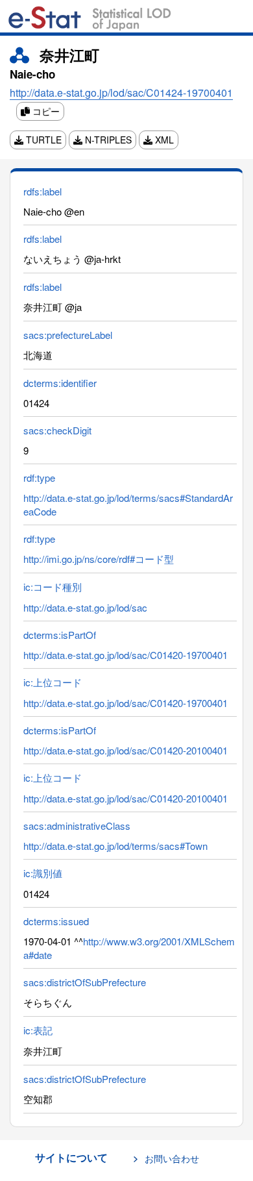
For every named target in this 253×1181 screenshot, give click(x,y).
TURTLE (42, 139)
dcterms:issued (56, 921)
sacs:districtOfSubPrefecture (84, 982)
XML (163, 139)
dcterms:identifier (60, 383)
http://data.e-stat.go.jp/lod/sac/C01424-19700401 (121, 92)
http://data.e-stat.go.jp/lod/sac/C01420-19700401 (125, 655)
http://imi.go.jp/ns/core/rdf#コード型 (98, 559)
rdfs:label (42, 191)
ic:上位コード (52, 682)
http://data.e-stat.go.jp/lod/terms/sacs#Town (115, 845)
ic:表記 (38, 1030)
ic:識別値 (42, 873)
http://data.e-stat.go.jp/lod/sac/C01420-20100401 (125, 750)
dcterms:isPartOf (59, 634)
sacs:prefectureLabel (67, 335)
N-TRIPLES (107, 139)
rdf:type (39, 477)
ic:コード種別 (52, 586)
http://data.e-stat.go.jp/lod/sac (85, 607)
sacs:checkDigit (57, 430)
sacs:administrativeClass (76, 825)
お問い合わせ (172, 1158)
